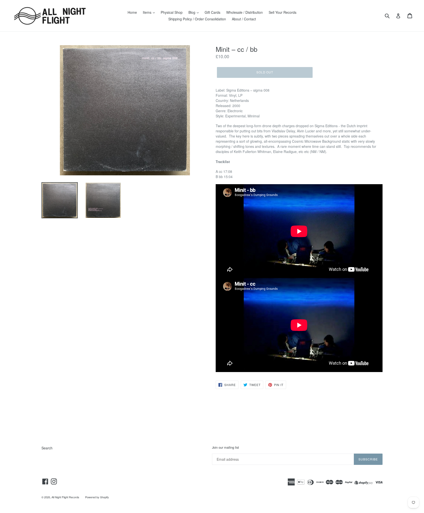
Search (47, 447)
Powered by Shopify (97, 497)
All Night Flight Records (65, 497)
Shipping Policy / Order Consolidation (197, 18)
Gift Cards (212, 12)
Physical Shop (172, 12)
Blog (192, 12)
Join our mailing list (225, 447)
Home (132, 12)
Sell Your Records (282, 12)
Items (147, 12)
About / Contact (244, 18)
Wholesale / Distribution (244, 12)
